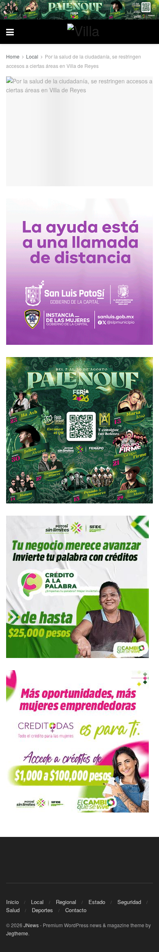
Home (13, 56)
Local (32, 56)
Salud (13, 910)
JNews (31, 925)
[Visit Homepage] (85, 32)
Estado (96, 902)
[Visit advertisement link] (79, 10)
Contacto (75, 910)
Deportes (42, 910)
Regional (66, 902)
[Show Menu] (10, 32)
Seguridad (129, 902)
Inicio (12, 902)
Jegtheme (17, 933)
